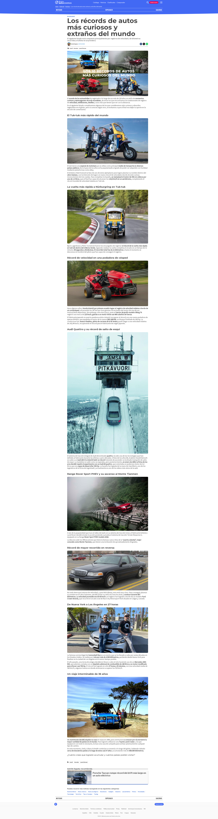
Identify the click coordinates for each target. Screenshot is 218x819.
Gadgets (110, 791)
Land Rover (82, 48)
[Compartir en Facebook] (141, 44)
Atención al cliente (84, 808)
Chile (90, 813)
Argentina (84, 813)
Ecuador (102, 813)
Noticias (103, 2)
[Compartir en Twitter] (144, 44)
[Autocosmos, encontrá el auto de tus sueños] (63, 2)
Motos (134, 791)
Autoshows (103, 791)
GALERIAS (159, 10)
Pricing (117, 808)
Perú (121, 813)
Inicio (56, 6)
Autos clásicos (82, 791)
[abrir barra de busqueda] (148, 2)
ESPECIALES (109, 10)
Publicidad (123, 808)
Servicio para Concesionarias (135, 808)
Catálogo (96, 2)
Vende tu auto (153, 2)
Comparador (121, 2)
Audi (71, 48)
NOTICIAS (59, 10)
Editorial (62, 6)
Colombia (95, 813)
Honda (76, 48)
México (117, 813)
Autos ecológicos (93, 791)
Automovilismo (71, 791)
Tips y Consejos (87, 794)
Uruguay (127, 813)
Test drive (78, 794)
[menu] (161, 2)
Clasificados (111, 2)
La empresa (75, 808)
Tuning (96, 794)
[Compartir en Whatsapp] (147, 44)
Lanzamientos (126, 791)
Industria (117, 791)
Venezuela (133, 813)
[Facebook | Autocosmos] (55, 804)
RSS (145, 808)
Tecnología (70, 794)
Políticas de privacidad (109, 808)
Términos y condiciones (96, 808)
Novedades (71, 16)
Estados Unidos (109, 813)
